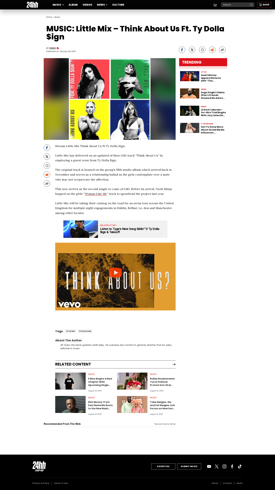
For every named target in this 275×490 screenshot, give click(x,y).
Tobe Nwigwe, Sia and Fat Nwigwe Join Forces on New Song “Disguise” (162, 405)
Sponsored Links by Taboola (165, 424)
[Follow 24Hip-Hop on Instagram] (224, 466)
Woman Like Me (96, 194)
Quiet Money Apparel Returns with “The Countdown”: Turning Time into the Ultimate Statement (212, 78)
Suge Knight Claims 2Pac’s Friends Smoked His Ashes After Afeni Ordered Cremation (213, 95)
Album (73, 4)
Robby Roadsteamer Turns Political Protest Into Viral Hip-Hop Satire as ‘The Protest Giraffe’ (162, 382)
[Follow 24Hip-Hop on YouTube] (209, 466)
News (101, 4)
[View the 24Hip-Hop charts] (215, 5)
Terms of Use (61, 483)
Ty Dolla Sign (85, 331)
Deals (240, 483)
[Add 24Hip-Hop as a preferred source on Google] (202, 50)
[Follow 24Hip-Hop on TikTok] (240, 466)
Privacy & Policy (40, 483)
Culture (118, 4)
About (215, 483)
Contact (227, 483)
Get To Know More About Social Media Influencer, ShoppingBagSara (212, 130)
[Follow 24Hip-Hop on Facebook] (232, 466)
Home (49, 17)
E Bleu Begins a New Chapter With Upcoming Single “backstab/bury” (100, 382)
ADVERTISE (163, 466)
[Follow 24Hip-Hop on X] (216, 466)
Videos (87, 4)
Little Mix (70, 331)
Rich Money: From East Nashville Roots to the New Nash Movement (100, 405)
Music (57, 4)
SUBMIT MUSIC (189, 466)
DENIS (52, 48)
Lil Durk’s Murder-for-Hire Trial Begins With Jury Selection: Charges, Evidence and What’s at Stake (213, 112)
